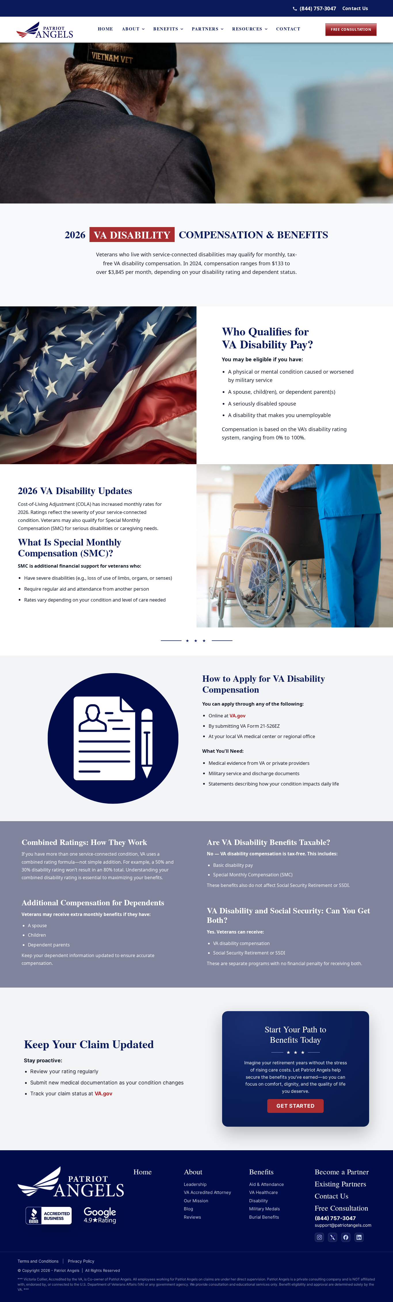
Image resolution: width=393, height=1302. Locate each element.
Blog (188, 1208)
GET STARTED (295, 1106)
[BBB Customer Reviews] (49, 1215)
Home (105, 29)
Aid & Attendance (266, 1184)
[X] (332, 1237)
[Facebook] (345, 1237)
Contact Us (355, 8)
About (131, 29)
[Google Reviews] (100, 1215)
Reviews (192, 1217)
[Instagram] (319, 1237)
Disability (258, 1200)
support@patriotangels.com (343, 1225)
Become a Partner (342, 1171)
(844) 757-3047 (318, 8)
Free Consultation (351, 29)
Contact (288, 29)
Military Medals (264, 1208)
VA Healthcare (263, 1192)
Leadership (195, 1184)
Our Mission (196, 1200)
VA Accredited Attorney (207, 1192)
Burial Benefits (264, 1217)
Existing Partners (340, 1184)
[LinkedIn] (359, 1237)
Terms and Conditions (38, 1261)
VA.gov (237, 715)
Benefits (165, 29)
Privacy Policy (81, 1261)
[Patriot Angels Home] (44, 30)
